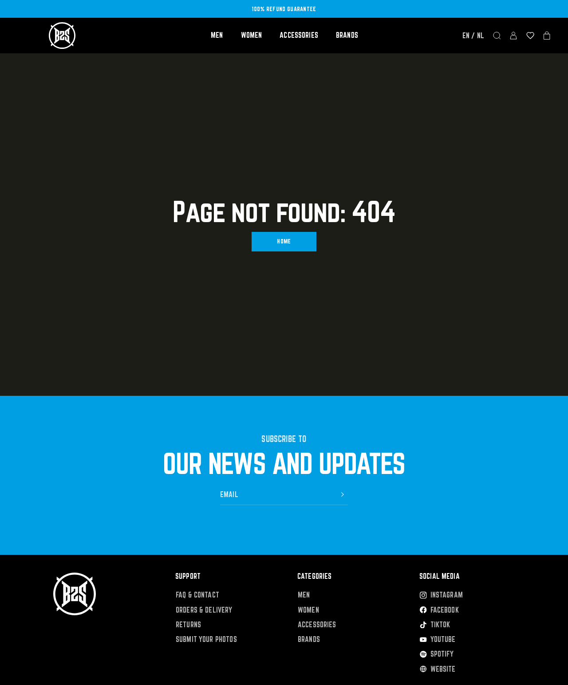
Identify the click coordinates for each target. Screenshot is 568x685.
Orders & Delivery (204, 610)
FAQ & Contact (197, 595)
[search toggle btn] (497, 36)
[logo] (62, 35)
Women (251, 35)
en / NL (473, 36)
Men (217, 35)
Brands (347, 35)
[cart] (547, 36)
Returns (188, 625)
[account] (513, 36)
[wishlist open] (530, 36)
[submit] (342, 494)
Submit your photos (206, 639)
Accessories (299, 35)
